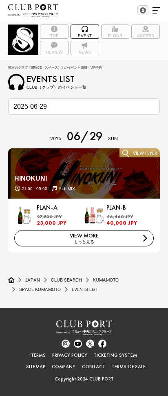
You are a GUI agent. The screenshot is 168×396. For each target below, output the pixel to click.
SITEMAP (35, 366)
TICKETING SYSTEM (115, 355)
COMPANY (63, 366)
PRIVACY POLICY (69, 355)
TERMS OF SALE (129, 366)
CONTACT (93, 366)
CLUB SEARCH (66, 280)
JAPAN (32, 280)
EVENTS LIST (85, 289)
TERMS (38, 355)
